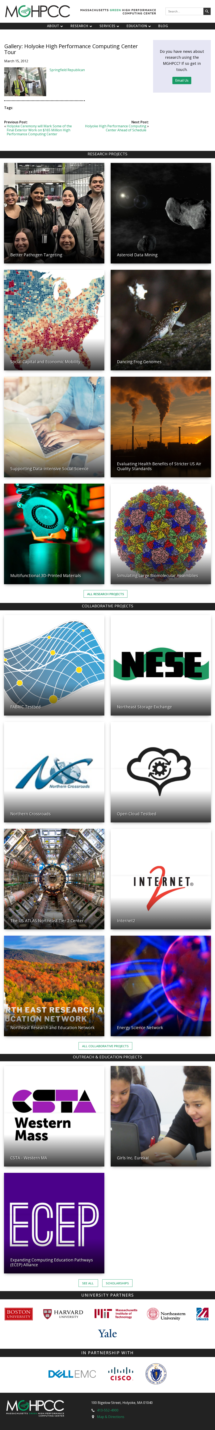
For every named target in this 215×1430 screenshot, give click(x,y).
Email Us (182, 80)
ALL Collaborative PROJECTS (105, 1046)
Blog (163, 26)
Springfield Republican (67, 70)
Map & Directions (110, 1416)
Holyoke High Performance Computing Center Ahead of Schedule (115, 128)
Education (136, 26)
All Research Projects (105, 594)
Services (107, 26)
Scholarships (117, 1283)
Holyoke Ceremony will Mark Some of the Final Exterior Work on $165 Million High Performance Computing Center (39, 130)
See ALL (88, 1283)
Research (79, 26)
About (53, 26)
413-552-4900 (107, 1410)
